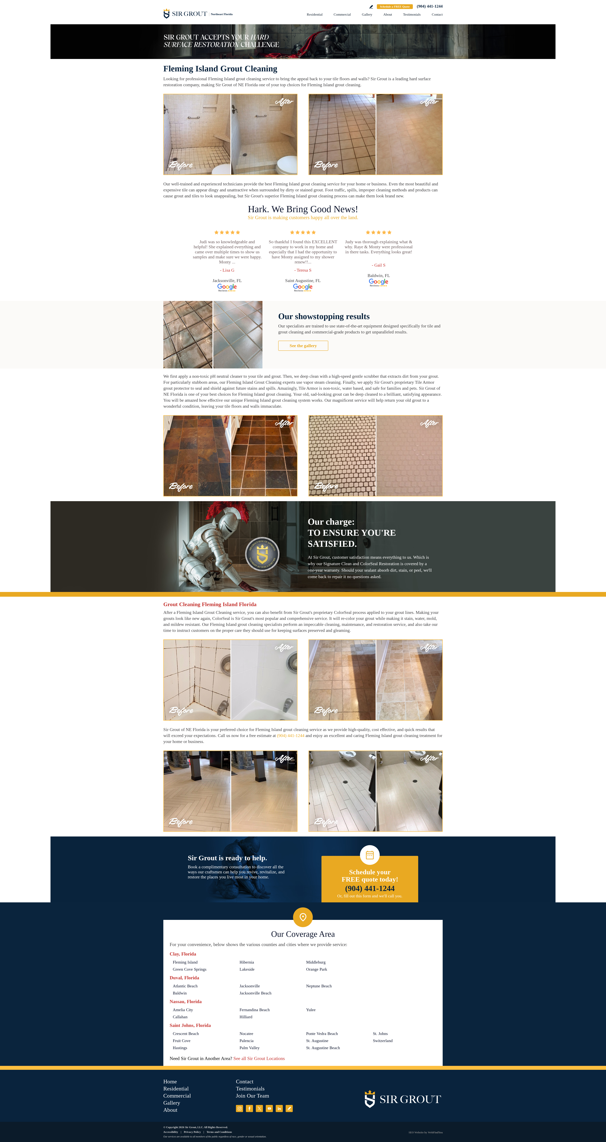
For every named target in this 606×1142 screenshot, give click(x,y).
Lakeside (247, 969)
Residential (315, 14)
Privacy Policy (192, 1131)
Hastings (180, 1048)
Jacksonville (250, 986)
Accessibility (170, 1131)
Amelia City (183, 1010)
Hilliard (246, 1017)
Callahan (180, 1017)
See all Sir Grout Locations (259, 1058)
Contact (437, 14)
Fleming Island (185, 962)
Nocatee (246, 1033)
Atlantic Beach (185, 986)
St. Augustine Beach (323, 1048)
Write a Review (371, 7)
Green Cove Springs (189, 969)
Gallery (367, 14)
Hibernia (247, 962)
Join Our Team (252, 1096)
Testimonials (412, 14)
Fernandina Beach (255, 1010)
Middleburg (316, 962)
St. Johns (380, 1033)
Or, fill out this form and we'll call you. (369, 896)
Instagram (239, 1108)
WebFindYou (435, 1132)
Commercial (342, 14)
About (387, 14)
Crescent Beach (186, 1033)
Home (170, 1081)
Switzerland (383, 1040)
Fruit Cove (181, 1040)
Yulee (311, 1010)
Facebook (249, 1108)
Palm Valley (250, 1048)
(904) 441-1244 (430, 6)
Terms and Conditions (219, 1131)
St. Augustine (317, 1040)
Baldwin (180, 993)
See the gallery (303, 345)
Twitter (259, 1108)
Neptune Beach (319, 986)
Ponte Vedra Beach (322, 1033)
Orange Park (316, 969)
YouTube (269, 1108)
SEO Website (416, 1132)
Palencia (247, 1040)
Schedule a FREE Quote (395, 6)
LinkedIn (279, 1108)
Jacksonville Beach (255, 993)
